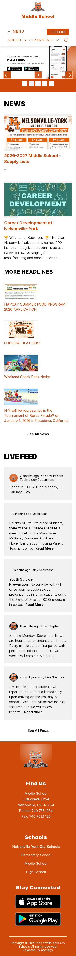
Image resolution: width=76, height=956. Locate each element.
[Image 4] (44, 83)
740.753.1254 (42, 811)
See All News (38, 434)
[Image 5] (51, 83)
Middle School (35, 863)
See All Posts (38, 730)
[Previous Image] (7, 75)
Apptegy (47, 950)
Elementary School (36, 855)
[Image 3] (38, 83)
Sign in (58, 32)
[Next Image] (69, 75)
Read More (44, 548)
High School (36, 872)
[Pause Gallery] (38, 75)
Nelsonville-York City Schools (36, 846)
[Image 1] (24, 83)
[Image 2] (31, 83)
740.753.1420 (40, 816)
